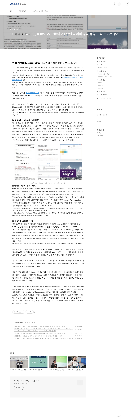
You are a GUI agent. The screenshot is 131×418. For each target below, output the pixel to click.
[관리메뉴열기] (127, 3)
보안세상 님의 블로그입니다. (22, 384)
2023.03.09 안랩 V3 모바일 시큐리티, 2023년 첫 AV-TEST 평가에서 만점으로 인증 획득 (42, 338)
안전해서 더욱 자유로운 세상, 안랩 (26, 381)
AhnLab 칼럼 (101, 80)
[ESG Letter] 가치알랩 (104, 98)
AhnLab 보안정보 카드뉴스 (105, 76)
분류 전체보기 (101, 58)
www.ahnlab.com (32, 93)
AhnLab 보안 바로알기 (104, 74)
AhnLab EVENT (102, 95)
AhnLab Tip (101, 91)
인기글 (105, 115)
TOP (119, 416)
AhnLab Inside (101, 65)
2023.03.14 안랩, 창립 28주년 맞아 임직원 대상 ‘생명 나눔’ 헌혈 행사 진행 (38, 336)
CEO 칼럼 (100, 83)
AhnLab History (102, 68)
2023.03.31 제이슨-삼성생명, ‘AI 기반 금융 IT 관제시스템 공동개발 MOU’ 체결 (39, 326)
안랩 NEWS (22, 11)
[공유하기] (20, 311)
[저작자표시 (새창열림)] (35, 312)
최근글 (99, 115)
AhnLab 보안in (101, 71)
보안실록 (100, 85)
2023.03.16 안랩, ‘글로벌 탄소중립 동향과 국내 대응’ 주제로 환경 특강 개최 (38, 333)
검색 (114, 4)
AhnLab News (19, 322)
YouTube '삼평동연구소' (40, 11)
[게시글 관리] (22, 311)
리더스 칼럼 (101, 88)
